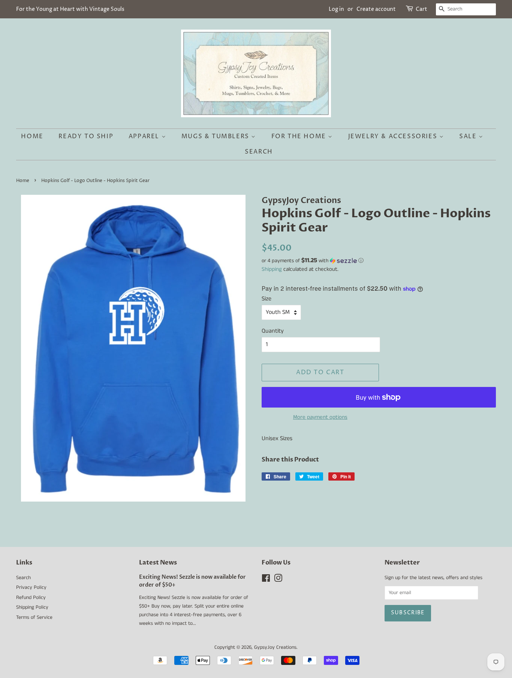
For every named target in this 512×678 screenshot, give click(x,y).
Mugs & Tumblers (216, 136)
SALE (469, 136)
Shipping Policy (32, 607)
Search (259, 152)
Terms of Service (34, 617)
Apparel (145, 136)
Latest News (158, 563)
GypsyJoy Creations (275, 647)
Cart (421, 9)
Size (266, 298)
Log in (336, 9)
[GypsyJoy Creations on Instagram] (278, 580)
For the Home (299, 136)
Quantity (273, 331)
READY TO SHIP (85, 136)
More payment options (320, 417)
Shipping (272, 269)
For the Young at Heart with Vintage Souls (70, 9)
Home (32, 136)
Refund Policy (31, 597)
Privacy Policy (31, 587)
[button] (379, 260)
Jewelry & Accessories (393, 136)
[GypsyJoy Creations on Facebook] (266, 580)
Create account (376, 9)
